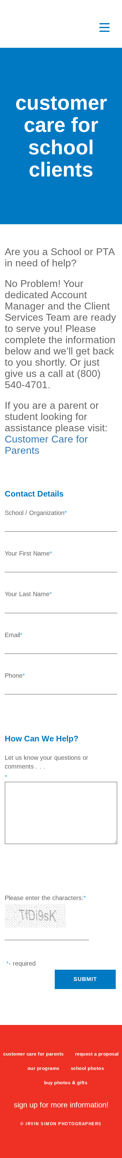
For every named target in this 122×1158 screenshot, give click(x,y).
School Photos (87, 1068)
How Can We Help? (42, 738)
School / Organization (34, 512)
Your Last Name (27, 594)
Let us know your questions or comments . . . (46, 762)
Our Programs (43, 1068)
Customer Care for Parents (33, 1054)
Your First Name (27, 553)
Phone (14, 675)
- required (22, 963)
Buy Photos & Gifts (65, 1082)
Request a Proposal (97, 1054)
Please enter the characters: (44, 897)
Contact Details (34, 493)
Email (12, 634)
